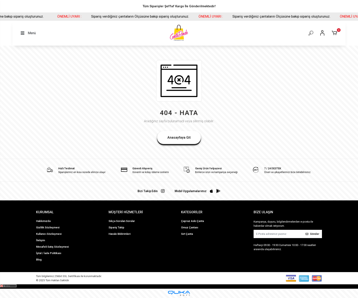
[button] (335, 33)
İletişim (40, 240)
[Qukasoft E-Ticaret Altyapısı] (179, 293)
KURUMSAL (45, 212)
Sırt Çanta (187, 233)
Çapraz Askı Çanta (192, 221)
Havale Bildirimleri (120, 233)
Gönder (314, 233)
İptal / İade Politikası (48, 253)
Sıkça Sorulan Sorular (122, 221)
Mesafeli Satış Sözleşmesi (52, 246)
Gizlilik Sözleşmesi (47, 227)
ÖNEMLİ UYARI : (53, 16)
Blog (39, 259)
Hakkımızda (43, 221)
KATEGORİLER (191, 212)
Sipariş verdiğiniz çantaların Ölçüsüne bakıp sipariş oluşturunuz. (124, 16)
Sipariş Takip (116, 227)
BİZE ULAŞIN (263, 212)
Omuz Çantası (189, 227)
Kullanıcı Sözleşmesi (49, 233)
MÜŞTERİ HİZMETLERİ (126, 212)
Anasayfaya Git (179, 137)
